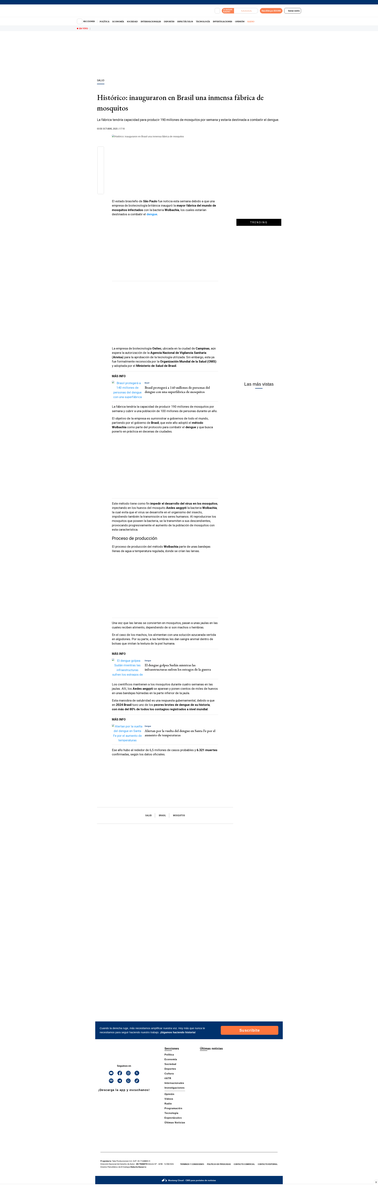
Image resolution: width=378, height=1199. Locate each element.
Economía (118, 21)
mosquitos (179, 815)
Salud (148, 815)
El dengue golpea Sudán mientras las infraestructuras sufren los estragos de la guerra (178, 667)
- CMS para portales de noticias (192, 1180)
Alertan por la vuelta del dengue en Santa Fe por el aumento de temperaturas (180, 732)
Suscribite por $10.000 (271, 10)
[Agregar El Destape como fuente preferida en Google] (217, 129)
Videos (168, 1099)
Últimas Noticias (174, 1122)
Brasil (162, 815)
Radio (250, 21)
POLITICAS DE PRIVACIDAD (219, 1164)
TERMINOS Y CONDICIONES (192, 1164)
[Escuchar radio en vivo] (246, 10)
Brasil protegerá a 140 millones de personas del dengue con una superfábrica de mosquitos (177, 389)
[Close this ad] (376, 1182)
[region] (189, 55)
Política (104, 21)
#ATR (167, 1078)
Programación (173, 1108)
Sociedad (132, 21)
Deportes (169, 21)
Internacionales (151, 21)
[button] (100, 150)
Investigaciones (222, 21)
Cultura (169, 1073)
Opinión (240, 21)
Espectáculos (185, 21)
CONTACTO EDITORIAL (268, 1164)
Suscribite (249, 1030)
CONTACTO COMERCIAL (244, 1164)
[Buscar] (217, 10)
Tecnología (203, 21)
